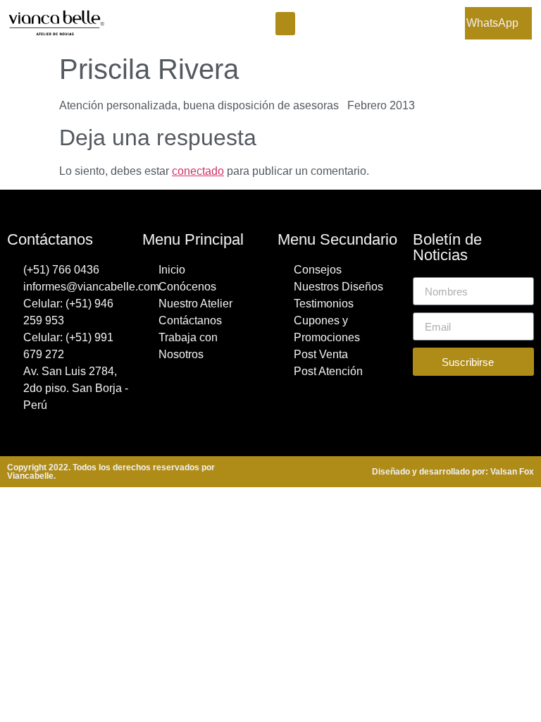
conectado (198, 171)
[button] (285, 23)
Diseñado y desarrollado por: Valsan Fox (453, 472)
